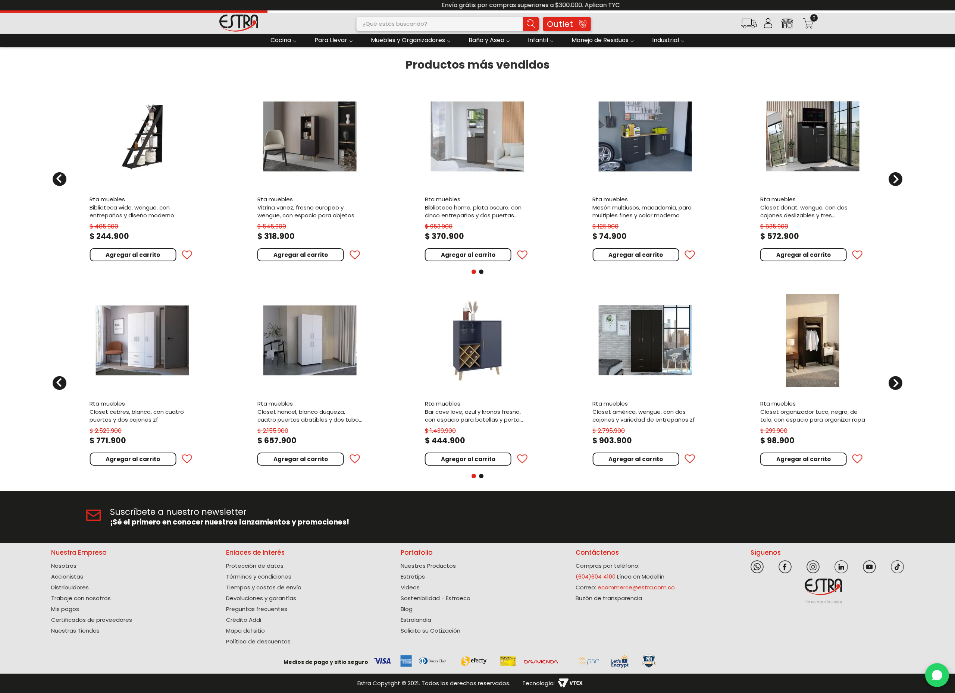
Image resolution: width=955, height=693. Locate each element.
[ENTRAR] (768, 23)
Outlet (560, 24)
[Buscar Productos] (531, 24)
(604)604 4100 (596, 576)
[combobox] (448, 24)
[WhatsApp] (937, 675)
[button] (748, 26)
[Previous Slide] (8, 5)
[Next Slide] (947, 5)
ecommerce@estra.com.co (636, 587)
